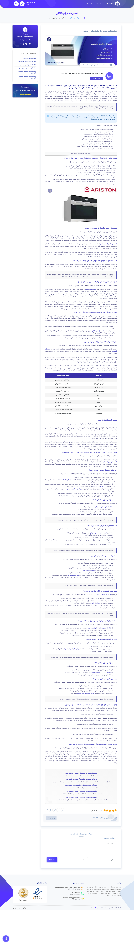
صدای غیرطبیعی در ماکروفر (102, 594)
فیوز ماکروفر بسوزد (73, 575)
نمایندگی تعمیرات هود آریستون (28, 65)
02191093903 (90, 108)
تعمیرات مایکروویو (90, 289)
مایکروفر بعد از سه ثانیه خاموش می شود (99, 628)
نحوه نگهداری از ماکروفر (109, 462)
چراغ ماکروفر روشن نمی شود (71, 649)
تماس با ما (89, 4)
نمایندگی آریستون (95, 65)
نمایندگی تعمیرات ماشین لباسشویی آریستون (27, 72)
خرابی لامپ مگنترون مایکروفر (75, 489)
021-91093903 (25, 44)
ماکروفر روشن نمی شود (89, 570)
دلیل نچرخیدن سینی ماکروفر (98, 533)
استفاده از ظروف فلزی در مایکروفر (103, 507)
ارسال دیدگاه (51, 818)
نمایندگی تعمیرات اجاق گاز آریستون (27, 61)
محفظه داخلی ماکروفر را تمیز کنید (101, 672)
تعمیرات (110, 4)
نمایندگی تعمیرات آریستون (108, 244)
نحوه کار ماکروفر (67, 480)
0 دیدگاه (84, 65)
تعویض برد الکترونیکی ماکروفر (85, 693)
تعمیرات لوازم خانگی (75, 18)
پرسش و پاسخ (99, 4)
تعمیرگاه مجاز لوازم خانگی (99, 331)
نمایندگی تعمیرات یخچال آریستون (27, 68)
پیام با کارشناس (96, 78)
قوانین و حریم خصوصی (19, 908)
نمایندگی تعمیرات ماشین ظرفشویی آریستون (27, 77)
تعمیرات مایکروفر (105, 65)
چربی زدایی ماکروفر (98, 486)
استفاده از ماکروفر (95, 603)
